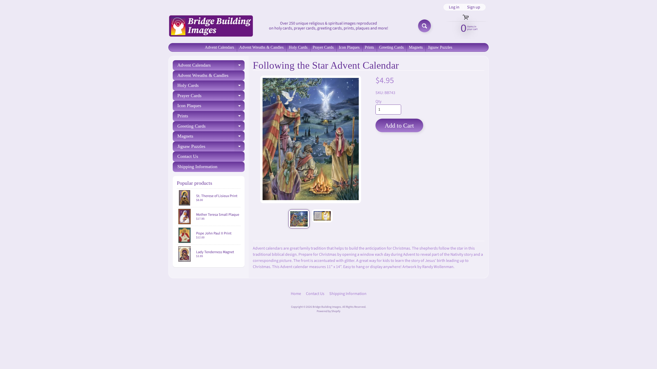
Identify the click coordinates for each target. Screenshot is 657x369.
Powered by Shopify (328, 311)
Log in (454, 7)
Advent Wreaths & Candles (261, 47)
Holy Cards (298, 47)
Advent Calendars (219, 47)
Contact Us (187, 156)
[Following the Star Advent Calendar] (298, 218)
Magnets (416, 47)
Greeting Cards (391, 47)
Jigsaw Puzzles (440, 47)
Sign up (473, 7)
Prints (369, 47)
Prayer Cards (323, 47)
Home (296, 293)
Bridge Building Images (327, 307)
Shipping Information (197, 166)
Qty (378, 101)
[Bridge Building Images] (210, 26)
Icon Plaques (349, 47)
